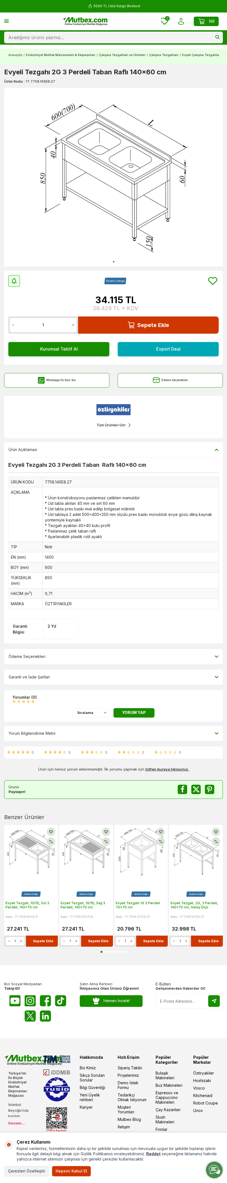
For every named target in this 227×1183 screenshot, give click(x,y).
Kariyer (86, 1107)
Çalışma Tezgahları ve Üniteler (122, 55)
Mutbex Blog (129, 1119)
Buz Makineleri (169, 1085)
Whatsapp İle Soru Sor (61, 380)
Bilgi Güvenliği (92, 1087)
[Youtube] (14, 1000)
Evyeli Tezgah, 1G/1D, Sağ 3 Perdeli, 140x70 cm (83, 905)
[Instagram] (30, 1000)
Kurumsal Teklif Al (59, 349)
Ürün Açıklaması (23, 449)
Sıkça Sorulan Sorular (92, 1077)
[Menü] (6, 21)
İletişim (124, 1126)
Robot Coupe (205, 1103)
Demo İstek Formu (128, 1085)
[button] (113, 261)
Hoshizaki (202, 1080)
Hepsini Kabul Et (71, 1171)
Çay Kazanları (168, 1109)
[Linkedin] (45, 1016)
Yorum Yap (134, 712)
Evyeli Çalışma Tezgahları (201, 55)
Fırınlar (161, 1129)
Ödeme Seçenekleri (174, 380)
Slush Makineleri (165, 1119)
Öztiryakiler (203, 1073)
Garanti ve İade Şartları (29, 677)
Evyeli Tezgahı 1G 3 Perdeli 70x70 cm (138, 905)
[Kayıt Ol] (214, 1001)
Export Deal (168, 349)
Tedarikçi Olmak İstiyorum (132, 1097)
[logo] (85, 21)
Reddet (153, 1153)
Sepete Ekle (153, 325)
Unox (198, 1110)
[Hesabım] (180, 21)
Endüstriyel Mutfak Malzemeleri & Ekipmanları (60, 55)
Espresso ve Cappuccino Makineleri (167, 1097)
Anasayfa (15, 55)
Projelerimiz (128, 1075)
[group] (113, 177)
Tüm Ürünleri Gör (111, 425)
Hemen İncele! (117, 1000)
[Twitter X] (30, 1016)
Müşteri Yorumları (126, 1109)
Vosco (199, 1088)
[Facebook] (45, 1000)
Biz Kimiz (88, 1067)
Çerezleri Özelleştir (26, 1171)
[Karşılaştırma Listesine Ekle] (51, 841)
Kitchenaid (202, 1095)
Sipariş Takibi (130, 1067)
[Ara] (217, 37)
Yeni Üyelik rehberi (90, 1097)
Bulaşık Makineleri (165, 1075)
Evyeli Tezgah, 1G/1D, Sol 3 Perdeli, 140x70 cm (27, 905)
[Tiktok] (60, 1000)
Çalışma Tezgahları (163, 55)
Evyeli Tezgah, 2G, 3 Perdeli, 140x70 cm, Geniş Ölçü (194, 905)
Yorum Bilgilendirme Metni (32, 733)
